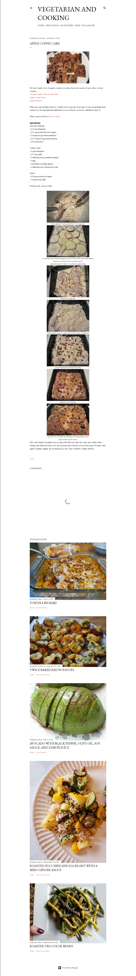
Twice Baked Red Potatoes (52, 670)
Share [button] (32, 459)
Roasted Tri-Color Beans (51, 946)
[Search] (104, 7)
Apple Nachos (36, 100)
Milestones (66, 25)
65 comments (41, 608)
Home (41, 25)
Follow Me (88, 25)
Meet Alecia (52, 25)
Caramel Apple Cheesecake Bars (44, 94)
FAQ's (77, 25)
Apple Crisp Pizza (38, 97)
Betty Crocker (53, 116)
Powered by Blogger (70, 968)
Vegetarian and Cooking (67, 13)
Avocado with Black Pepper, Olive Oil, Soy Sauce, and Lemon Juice (65, 745)
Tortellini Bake (43, 603)
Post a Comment (42, 675)
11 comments (41, 752)
